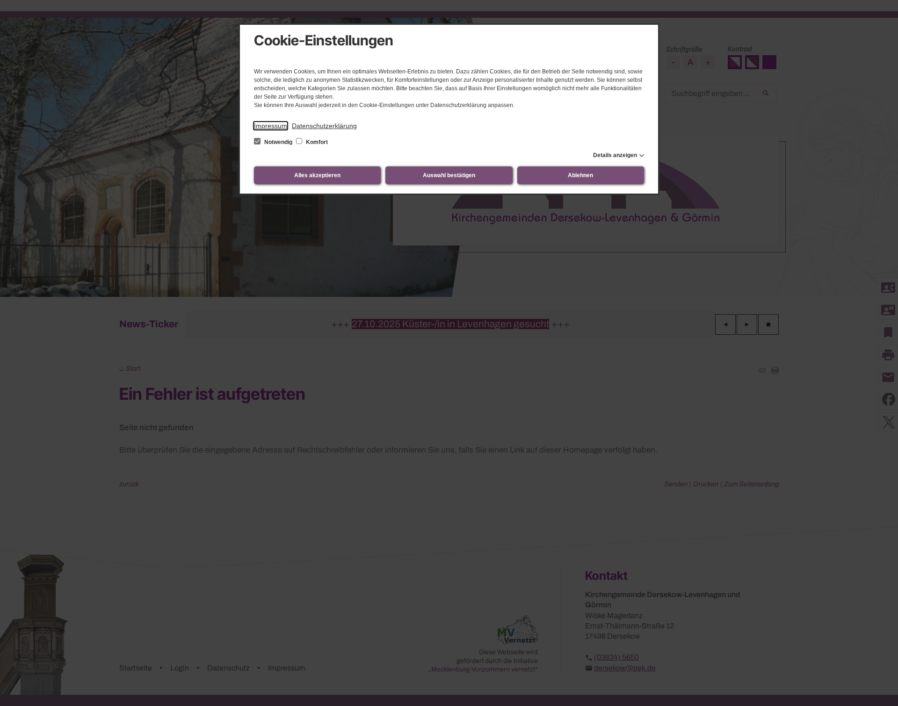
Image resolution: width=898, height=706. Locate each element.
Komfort (316, 142)
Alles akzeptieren (317, 175)
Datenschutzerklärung (324, 126)
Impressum (270, 126)
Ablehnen (580, 175)
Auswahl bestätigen (449, 175)
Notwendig (278, 142)
